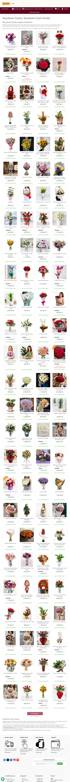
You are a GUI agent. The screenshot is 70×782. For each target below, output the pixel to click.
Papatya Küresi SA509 (43, 438)
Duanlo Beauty (10, 413)
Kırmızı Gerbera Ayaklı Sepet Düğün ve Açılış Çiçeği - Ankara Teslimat (43, 544)
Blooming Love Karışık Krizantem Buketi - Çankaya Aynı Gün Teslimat (59, 178)
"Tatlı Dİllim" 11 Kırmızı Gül (10, 334)
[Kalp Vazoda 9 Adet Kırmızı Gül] (10, 456)
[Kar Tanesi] (59, 218)
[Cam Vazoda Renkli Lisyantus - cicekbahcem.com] (59, 245)
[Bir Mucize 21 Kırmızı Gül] (59, 299)
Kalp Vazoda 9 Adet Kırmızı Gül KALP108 (10, 465)
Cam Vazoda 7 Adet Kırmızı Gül (26, 227)
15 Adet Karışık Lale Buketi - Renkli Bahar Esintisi (59, 439)
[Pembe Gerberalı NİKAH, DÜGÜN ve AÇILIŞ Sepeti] (10, 117)
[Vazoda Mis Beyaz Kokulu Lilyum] (10, 218)
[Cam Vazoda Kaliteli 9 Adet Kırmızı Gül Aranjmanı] (43, 665)
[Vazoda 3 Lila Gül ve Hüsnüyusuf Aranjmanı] (43, 38)
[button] (5, 9)
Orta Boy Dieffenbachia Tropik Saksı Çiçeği (59, 568)
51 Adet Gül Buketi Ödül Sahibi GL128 (59, 389)
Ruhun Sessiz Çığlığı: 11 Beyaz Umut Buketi (43, 389)
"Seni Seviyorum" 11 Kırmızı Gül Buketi (26, 281)
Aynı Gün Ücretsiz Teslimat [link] (10, 54)
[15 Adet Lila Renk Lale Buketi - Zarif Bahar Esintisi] (27, 638)
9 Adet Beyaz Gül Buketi (26, 491)
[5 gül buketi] (59, 510)
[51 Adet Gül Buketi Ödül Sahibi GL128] (59, 380)
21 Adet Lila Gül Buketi (27, 177)
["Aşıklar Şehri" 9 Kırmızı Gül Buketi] (27, 92)
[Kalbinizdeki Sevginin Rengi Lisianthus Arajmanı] (43, 456)
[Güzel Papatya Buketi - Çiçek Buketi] (27, 299)
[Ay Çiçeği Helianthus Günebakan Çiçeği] (43, 692)
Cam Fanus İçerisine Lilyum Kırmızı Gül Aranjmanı (59, 544)
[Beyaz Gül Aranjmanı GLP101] (10, 430)
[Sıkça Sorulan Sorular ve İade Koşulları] (55, 747)
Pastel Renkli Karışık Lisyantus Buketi (26, 47)
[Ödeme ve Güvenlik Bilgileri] (40, 747)
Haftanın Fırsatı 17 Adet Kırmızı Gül (10, 101)
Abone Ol (60, 763)
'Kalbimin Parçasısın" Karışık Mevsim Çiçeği (59, 465)
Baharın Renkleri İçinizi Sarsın (10, 673)
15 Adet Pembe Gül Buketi (10, 518)
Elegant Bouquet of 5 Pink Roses (59, 519)
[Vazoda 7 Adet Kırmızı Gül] (27, 692)
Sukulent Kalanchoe (59, 491)
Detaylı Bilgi (7, 752)
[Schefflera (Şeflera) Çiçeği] (59, 405)
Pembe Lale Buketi (10, 646)
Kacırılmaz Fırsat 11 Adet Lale (43, 202)
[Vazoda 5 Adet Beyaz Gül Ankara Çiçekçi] (27, 245)
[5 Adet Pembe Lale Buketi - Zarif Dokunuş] (10, 692)
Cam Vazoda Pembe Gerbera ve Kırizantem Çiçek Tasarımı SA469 (10, 568)
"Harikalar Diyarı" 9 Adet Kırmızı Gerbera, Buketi (43, 101)
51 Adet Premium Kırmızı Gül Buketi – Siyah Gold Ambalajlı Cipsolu (59, 47)
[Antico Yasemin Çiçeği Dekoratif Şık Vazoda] (27, 430)
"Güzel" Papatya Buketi (26, 307)
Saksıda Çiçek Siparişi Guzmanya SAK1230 (43, 126)
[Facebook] (11, 760)
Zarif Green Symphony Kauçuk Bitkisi (27, 361)
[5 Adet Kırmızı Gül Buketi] (43, 299)
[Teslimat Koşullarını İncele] (9, 747)
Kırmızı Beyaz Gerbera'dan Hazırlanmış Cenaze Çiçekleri (43, 595)
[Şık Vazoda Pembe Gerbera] (43, 352)
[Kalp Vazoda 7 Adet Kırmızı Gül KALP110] (43, 638)
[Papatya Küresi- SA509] (43, 430)
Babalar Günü (40, 781)
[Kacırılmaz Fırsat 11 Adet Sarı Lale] (43, 193)
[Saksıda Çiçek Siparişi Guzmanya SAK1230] (43, 117)
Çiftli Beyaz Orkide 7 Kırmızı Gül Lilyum (59, 647)
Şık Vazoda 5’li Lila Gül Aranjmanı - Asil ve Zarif (10, 178)
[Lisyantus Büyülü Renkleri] (43, 245)
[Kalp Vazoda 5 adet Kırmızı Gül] (59, 692)
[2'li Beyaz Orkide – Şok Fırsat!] (43, 325)
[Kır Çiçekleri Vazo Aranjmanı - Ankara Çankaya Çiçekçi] (59, 92)
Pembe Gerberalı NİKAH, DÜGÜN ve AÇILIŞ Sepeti (10, 126)
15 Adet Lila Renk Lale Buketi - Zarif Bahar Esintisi (27, 647)
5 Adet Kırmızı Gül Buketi (43, 307)
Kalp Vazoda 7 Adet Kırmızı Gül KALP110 (43, 647)
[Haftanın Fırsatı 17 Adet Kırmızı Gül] (10, 92)
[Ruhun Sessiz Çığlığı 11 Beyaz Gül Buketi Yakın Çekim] (43, 380)
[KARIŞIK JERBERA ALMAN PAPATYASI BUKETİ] (43, 560)
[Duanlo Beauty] (10, 405)
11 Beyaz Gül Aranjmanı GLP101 (10, 439)
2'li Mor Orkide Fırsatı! (59, 280)
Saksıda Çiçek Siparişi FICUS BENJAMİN (26, 519)
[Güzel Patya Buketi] (27, 193)
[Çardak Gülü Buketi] (27, 535)
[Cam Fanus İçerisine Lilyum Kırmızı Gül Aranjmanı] (59, 535)
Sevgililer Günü (40, 778)
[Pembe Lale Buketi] (10, 638)
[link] (10, 50)
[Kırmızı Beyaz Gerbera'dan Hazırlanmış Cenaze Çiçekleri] (43, 586)
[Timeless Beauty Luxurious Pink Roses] (27, 405)
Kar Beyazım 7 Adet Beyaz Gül (27, 334)
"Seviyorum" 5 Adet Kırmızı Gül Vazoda (59, 595)
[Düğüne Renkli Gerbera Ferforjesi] (27, 456)
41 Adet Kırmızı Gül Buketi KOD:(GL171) (43, 73)
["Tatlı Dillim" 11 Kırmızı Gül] (10, 325)
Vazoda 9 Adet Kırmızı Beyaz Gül (43, 227)
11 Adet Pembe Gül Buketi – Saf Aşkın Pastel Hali (10, 361)
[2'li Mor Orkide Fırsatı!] (59, 272)
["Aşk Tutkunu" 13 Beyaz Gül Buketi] (59, 193)
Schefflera (10, 202)
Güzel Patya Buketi (27, 202)
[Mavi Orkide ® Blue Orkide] (10, 272)
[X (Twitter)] (8, 760)
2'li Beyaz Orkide (43, 334)
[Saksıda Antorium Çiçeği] (27, 613)
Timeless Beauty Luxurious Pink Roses (27, 414)
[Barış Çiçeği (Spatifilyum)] (59, 117)
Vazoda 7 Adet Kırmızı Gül (27, 700)
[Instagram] (14, 760)
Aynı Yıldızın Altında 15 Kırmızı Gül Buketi (59, 73)
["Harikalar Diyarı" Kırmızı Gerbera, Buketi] (43, 92)
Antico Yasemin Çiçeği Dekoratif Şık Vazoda (27, 439)
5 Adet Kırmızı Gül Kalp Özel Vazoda (59, 700)
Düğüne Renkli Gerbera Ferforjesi (27, 465)
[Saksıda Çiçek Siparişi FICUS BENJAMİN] (27, 510)
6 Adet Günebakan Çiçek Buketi (27, 153)
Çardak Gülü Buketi (26, 543)
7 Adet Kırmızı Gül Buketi (10, 621)
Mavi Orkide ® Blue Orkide (10, 280)
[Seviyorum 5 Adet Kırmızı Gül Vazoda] (59, 586)
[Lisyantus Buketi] (10, 64)
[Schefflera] (10, 193)
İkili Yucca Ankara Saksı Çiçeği (10, 308)
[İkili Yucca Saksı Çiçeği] (10, 299)
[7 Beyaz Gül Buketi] (43, 510)
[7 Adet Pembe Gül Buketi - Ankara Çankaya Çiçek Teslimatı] (43, 405)
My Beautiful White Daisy (10, 543)
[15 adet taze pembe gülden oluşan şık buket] (10, 510)
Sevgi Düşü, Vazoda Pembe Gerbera (43, 361)
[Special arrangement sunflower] (10, 245)
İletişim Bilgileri (10, 781)
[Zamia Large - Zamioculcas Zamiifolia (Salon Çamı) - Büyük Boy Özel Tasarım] (43, 613)
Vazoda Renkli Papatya (43, 280)
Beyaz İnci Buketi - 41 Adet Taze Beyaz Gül (27, 389)
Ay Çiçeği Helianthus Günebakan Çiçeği (43, 700)
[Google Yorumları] (4, 760)
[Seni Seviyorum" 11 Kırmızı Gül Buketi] (27, 272)
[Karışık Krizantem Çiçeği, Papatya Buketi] (27, 665)
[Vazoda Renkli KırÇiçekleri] (43, 272)
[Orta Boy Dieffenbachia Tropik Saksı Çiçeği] (59, 560)
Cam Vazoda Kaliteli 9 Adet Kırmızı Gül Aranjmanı (43, 674)
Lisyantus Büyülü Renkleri (43, 253)
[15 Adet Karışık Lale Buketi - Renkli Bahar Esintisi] (59, 430)
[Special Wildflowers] (10, 586)
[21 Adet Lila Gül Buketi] (27, 169)
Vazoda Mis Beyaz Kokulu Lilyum (10, 227)
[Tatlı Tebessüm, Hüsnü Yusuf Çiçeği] (27, 560)
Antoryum (24, 778)
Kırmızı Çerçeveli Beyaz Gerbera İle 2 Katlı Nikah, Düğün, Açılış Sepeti (27, 595)
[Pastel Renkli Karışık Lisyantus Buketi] (27, 38)
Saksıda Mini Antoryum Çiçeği (27, 621)
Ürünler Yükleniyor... (35, 713)
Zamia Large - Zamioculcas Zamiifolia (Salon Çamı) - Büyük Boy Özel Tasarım (43, 622)
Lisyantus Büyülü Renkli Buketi (10, 152)
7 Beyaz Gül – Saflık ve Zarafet (43, 519)
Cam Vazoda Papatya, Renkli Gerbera (27, 73)
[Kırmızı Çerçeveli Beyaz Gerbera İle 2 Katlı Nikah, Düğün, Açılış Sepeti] (27, 586)
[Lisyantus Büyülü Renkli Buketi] (10, 144)
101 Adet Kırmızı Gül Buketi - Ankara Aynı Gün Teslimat (59, 361)
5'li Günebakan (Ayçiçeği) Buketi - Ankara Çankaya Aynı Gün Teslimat (43, 153)
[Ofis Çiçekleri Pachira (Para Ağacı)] (27, 117)
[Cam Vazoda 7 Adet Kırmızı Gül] (27, 218)
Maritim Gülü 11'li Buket (43, 177)
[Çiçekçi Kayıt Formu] (24, 747)
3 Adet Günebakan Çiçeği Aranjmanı (10, 254)
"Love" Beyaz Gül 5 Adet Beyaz (27, 254)
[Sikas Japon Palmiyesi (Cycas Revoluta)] (59, 144)
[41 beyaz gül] (27, 380)
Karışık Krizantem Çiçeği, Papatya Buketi (27, 674)
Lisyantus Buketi (10, 73)
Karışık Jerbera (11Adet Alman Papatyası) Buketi (43, 568)
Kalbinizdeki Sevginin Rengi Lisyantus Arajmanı (43, 465)
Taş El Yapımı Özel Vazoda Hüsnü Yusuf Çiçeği (10, 47)
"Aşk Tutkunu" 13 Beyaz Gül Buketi (59, 202)
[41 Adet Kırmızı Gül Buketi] (43, 64)
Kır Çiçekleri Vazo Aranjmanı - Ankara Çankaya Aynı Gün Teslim (59, 101)
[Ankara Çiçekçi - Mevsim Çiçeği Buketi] (59, 613)
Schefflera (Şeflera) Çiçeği (59, 413)
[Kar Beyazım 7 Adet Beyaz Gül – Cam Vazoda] (27, 325)
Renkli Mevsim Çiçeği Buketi (59, 621)
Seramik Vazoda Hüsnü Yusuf (10, 491)
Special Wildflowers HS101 (10, 595)
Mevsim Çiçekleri (25, 780)
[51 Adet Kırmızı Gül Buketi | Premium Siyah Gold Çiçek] (59, 38)
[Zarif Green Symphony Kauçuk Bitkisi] (27, 352)
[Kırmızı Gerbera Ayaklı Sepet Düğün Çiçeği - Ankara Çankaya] (43, 535)
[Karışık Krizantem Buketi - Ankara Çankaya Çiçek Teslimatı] (59, 169)
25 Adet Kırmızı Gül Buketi (59, 334)
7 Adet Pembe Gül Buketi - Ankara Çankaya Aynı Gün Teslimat (43, 414)
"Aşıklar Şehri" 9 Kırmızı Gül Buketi (26, 101)
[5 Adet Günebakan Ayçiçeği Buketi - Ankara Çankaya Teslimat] (43, 144)
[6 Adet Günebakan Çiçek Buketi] (27, 144)
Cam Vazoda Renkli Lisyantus (59, 253)
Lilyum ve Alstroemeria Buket (59, 673)
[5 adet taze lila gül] (10, 169)
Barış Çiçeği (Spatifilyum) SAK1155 (59, 126)
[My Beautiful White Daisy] (10, 535)
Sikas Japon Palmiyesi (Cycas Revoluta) (59, 153)
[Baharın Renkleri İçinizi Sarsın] (10, 665)
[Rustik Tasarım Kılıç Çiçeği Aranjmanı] (10, 380)
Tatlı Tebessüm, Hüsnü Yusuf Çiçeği (26, 568)
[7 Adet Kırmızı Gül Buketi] (10, 613)
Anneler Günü (40, 780)
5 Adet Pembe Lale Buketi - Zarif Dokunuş (10, 700)
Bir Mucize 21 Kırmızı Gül (59, 307)
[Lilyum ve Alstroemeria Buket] (59, 665)
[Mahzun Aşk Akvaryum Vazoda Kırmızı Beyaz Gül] (43, 218)
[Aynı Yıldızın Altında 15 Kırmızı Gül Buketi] (59, 64)
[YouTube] (17, 760)
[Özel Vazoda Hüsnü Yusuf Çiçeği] (10, 38)
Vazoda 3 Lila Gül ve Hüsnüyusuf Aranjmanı (43, 47)
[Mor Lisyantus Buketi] (43, 483)
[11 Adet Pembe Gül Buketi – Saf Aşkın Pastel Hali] (10, 352)
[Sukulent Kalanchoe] (59, 483)
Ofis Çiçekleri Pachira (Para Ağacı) (27, 126)
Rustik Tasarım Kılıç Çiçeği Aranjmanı (10, 389)
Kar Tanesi (59, 227)
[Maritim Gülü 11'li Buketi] (43, 169)
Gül (22, 781)
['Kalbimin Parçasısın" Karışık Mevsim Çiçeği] (59, 456)
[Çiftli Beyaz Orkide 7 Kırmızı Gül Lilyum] (59, 638)
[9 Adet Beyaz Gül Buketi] (27, 483)
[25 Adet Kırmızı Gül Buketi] (59, 325)
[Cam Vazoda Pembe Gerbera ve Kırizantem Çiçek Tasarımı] (10, 560)
